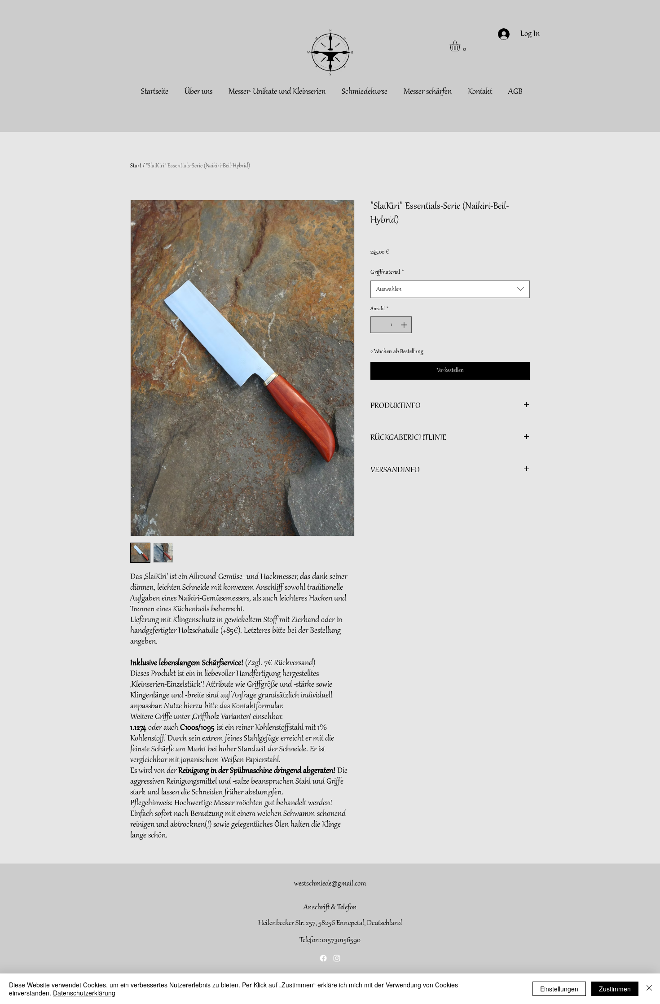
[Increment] (404, 325)
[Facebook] (323, 958)
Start (135, 166)
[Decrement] (377, 325)
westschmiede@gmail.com (330, 883)
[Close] (649, 989)
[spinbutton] (391, 325)
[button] (461, 45)
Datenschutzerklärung (84, 992)
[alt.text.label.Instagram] (336, 958)
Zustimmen (615, 988)
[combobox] (450, 289)
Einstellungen (559, 988)
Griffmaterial (387, 272)
